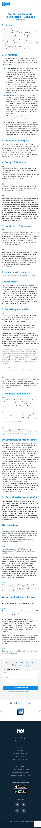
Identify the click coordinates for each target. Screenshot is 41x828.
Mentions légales (20, 756)
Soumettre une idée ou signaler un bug (20, 775)
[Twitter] (24, 805)
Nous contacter (20, 747)
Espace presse (20, 744)
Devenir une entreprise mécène (20, 769)
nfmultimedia (30, 821)
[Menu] (37, 3)
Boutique (20, 750)
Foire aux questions (20, 741)
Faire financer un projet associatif (20, 772)
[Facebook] (17, 805)
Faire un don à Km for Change (20, 759)
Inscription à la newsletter (12, 669)
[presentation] (1, 711)
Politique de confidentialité (20, 753)
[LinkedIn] (24, 811)
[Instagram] (17, 811)
